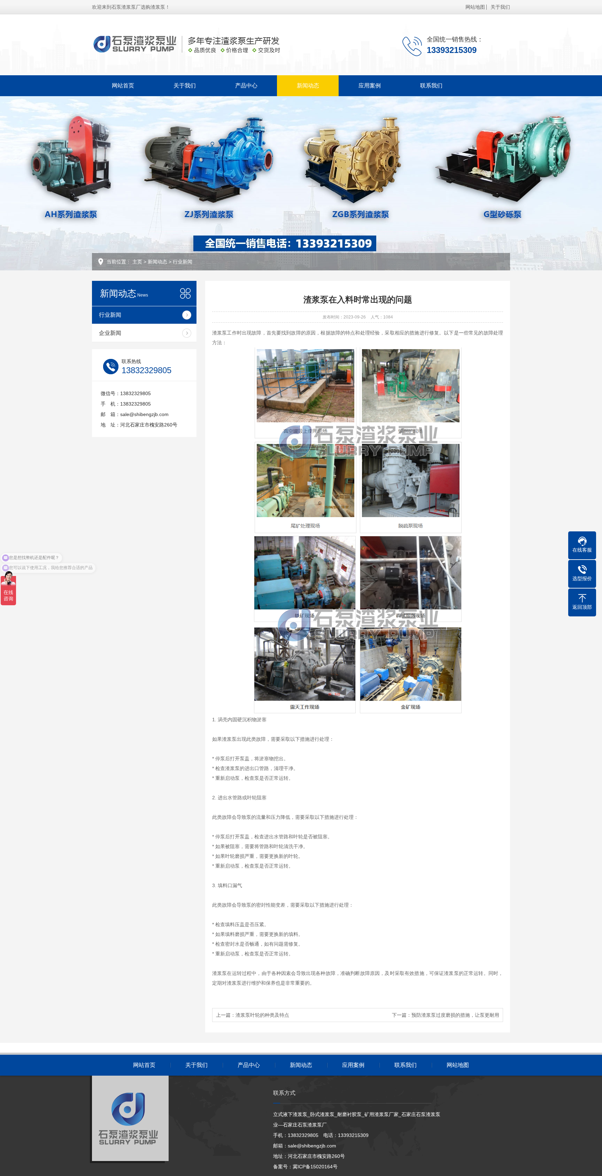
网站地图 (475, 7)
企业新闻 (110, 333)
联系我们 (431, 86)
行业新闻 (182, 261)
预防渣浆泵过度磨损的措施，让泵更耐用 (455, 1015)
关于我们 (500, 7)
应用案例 (369, 86)
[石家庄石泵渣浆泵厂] (201, 44)
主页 (137, 261)
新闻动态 (308, 86)
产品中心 (246, 86)
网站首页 (123, 86)
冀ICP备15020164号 (315, 1166)
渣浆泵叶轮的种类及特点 (262, 1015)
